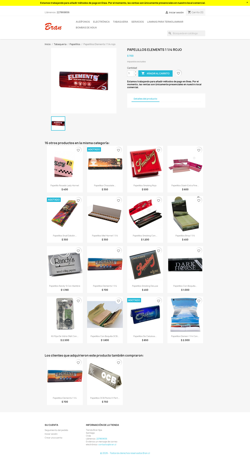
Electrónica (101, 21)
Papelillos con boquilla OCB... (105, 336)
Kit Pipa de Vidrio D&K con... (65, 336)
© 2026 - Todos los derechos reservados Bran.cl (125, 453)
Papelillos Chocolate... (105, 185)
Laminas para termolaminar (165, 21)
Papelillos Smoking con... (145, 235)
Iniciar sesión (51, 434)
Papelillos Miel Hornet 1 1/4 (105, 235)
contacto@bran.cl (107, 444)
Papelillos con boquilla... (185, 286)
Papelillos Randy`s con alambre (64, 286)
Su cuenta (51, 425)
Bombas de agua (86, 27)
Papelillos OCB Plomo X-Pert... (105, 398)
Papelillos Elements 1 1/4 (105, 286)
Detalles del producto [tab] (145, 98)
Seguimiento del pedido (56, 430)
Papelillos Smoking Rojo (145, 185)
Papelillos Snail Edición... (65, 235)
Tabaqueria (120, 21)
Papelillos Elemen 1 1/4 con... (185, 336)
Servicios (137, 21)
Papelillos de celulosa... (145, 336)
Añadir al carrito (155, 73)
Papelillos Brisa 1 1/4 (185, 235)
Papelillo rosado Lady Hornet (64, 185)
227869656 (63, 12)
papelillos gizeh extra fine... (185, 185)
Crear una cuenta (53, 437)
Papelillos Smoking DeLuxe (145, 286)
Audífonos (83, 21)
